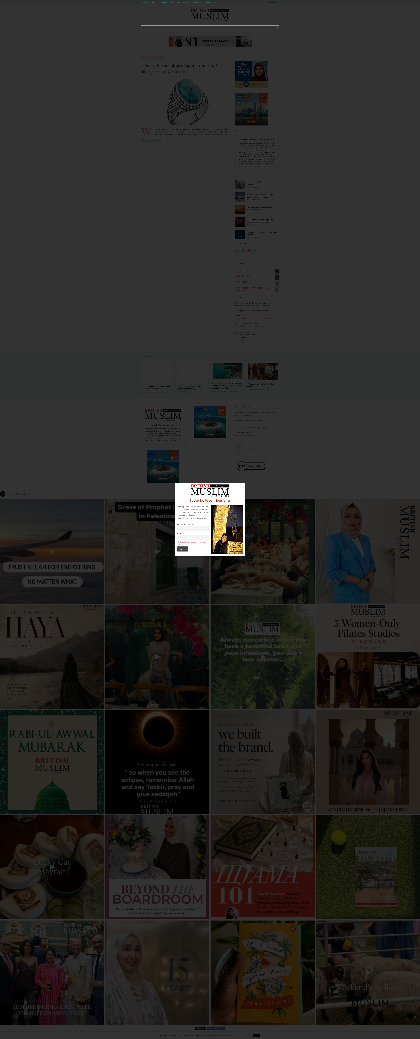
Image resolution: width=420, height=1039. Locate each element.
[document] (210, 519)
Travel (172, 2)
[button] (242, 486)
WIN (178, 2)
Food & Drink (162, 2)
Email (179, 533)
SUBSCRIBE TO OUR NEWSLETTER (204, 2)
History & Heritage (148, 2)
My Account (186, 2)
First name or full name (185, 524)
